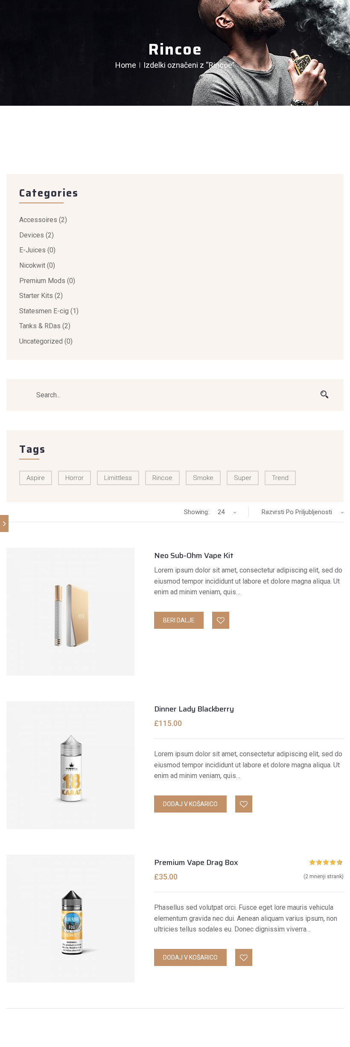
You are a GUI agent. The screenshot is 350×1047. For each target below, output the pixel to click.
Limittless (118, 478)
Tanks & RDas (40, 326)
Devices (31, 235)
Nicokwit (32, 265)
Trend (280, 478)
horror (74, 478)
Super (242, 478)
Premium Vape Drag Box (196, 862)
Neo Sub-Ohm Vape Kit (193, 555)
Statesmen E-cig (44, 311)
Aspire (35, 478)
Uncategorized (41, 341)
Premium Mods (42, 281)
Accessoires (38, 220)
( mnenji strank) (323, 876)
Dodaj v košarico (190, 804)
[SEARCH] (324, 394)
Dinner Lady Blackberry (194, 709)
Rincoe (162, 478)
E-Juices (32, 250)
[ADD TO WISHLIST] (221, 620)
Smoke (203, 478)
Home (125, 65)
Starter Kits (36, 296)
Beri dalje (179, 620)
